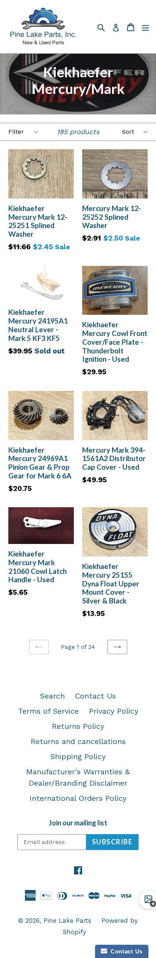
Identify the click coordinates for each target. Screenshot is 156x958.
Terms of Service (48, 711)
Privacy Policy (113, 711)
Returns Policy (78, 726)
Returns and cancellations (78, 741)
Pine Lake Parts (67, 920)
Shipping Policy (78, 756)
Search (52, 695)
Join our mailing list (78, 823)
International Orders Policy (78, 798)
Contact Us (95, 695)
